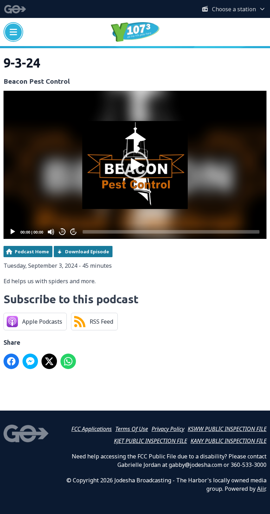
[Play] (12, 231)
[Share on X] (49, 361)
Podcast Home (32, 251)
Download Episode (87, 251)
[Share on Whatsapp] (68, 361)
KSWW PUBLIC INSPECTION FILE (227, 429)
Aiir (261, 489)
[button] (135, 165)
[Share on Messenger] (30, 361)
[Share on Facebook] (11, 361)
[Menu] (13, 32)
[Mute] (50, 231)
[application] (135, 165)
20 (62, 231)
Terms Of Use (131, 429)
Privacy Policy (168, 429)
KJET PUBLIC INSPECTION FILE (150, 441)
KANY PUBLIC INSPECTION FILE (228, 441)
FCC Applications (91, 429)
